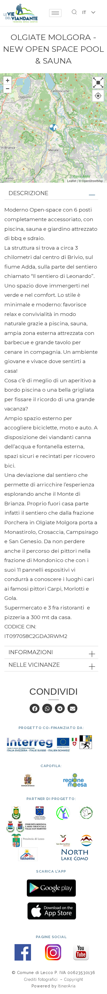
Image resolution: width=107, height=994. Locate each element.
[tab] (51, 193)
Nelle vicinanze (34, 664)
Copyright (73, 979)
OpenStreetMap (92, 180)
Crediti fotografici (41, 979)
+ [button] (7, 80)
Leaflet (71, 180)
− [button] (7, 88)
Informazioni (31, 652)
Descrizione (28, 193)
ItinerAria (66, 986)
